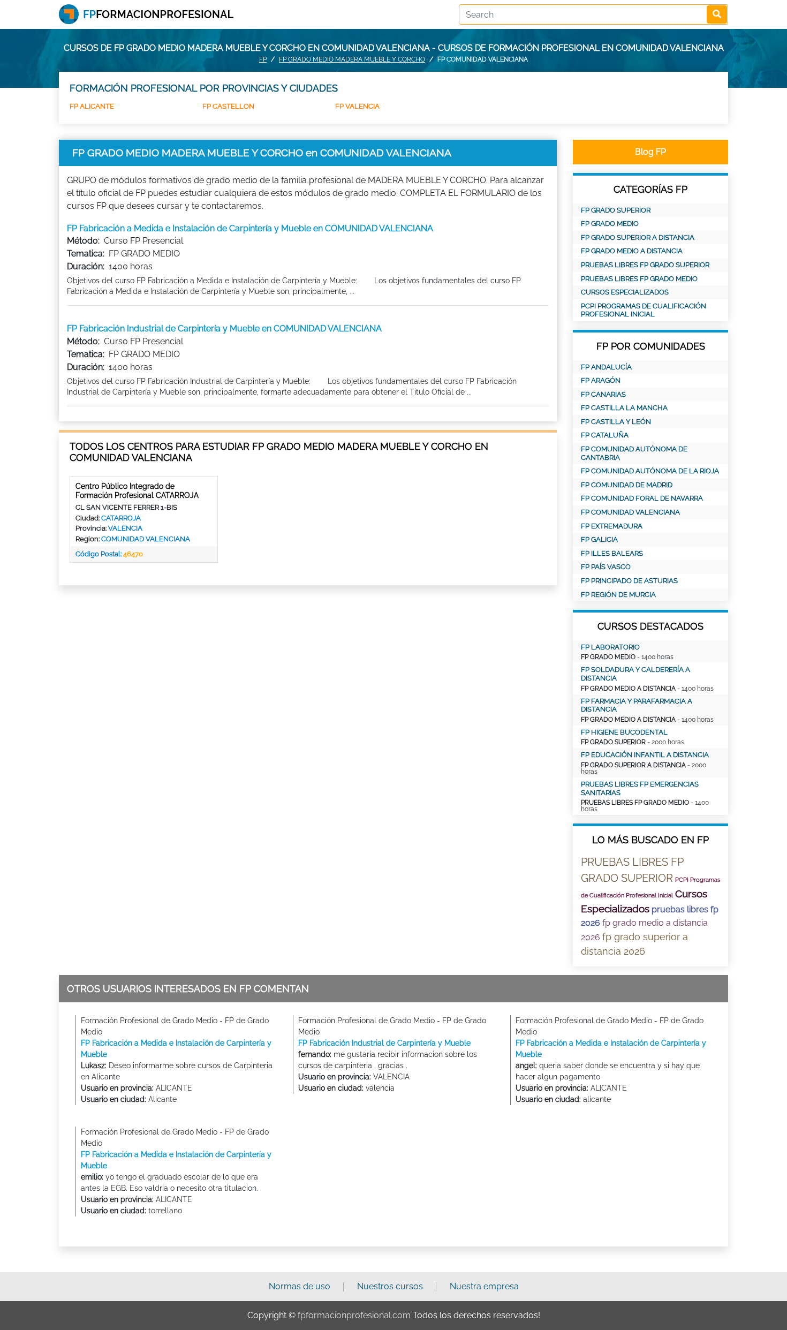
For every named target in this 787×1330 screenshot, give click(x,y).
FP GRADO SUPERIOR (615, 210)
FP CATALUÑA (605, 435)
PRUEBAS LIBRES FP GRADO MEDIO (639, 279)
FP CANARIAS (603, 394)
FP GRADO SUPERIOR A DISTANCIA (637, 237)
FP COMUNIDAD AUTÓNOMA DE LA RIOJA (650, 471)
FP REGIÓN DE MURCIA (618, 595)
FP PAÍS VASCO (606, 567)
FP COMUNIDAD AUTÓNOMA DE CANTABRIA (634, 453)
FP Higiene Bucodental (624, 732)
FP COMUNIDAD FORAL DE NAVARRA (642, 498)
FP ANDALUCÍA (606, 367)
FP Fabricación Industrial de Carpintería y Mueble (384, 1043)
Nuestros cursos (390, 1286)
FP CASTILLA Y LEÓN (616, 422)
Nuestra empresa (484, 1286)
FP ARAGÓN (600, 380)
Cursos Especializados (625, 292)
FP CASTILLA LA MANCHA (624, 408)
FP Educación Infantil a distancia (645, 755)
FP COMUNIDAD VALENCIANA (630, 512)
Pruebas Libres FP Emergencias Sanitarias (640, 788)
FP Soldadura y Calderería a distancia (635, 674)
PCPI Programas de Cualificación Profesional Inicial (643, 310)
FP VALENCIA (357, 106)
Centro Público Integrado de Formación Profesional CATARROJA (137, 491)
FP (263, 59)
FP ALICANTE (92, 106)
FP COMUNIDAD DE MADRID (626, 485)
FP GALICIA (599, 539)
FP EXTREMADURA (611, 526)
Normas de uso (299, 1286)
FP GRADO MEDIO (610, 224)
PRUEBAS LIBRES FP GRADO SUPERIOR (645, 265)
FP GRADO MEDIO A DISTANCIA (632, 251)
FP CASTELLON (228, 106)
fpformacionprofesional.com (354, 1315)
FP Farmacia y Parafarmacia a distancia (636, 705)
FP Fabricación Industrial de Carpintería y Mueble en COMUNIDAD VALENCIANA (224, 328)
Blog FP (650, 152)
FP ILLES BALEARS (612, 553)
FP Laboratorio (610, 647)
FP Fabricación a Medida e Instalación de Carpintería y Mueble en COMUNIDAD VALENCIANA (250, 228)
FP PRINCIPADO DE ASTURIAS (629, 581)
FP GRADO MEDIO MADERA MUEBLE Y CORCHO (352, 59)
